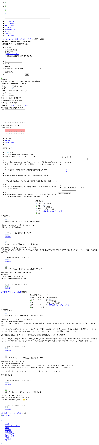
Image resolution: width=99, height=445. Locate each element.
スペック (8, 140)
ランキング (8, 27)
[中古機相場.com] (5, 2)
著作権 (7, 428)
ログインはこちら (11, 49)
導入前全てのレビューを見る (59, 305)
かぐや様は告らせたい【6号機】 (23, 39)
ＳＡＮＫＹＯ (5, 39)
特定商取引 (8, 432)
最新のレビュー (10, 29)
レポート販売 (9, 35)
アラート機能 (9, 142)
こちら (18, 156)
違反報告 (8, 237)
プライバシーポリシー (12, 426)
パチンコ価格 (9, 23)
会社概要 (8, 440)
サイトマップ (9, 434)
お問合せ (8, 438)
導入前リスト (9, 31)
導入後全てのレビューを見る (54, 211)
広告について (9, 33)
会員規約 (8, 430)
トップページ (9, 21)
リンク (7, 424)
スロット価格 (9, 25)
